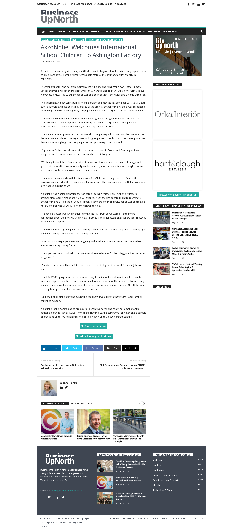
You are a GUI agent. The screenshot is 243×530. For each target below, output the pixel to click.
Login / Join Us (104, 4)
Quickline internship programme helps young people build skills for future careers (131, 464)
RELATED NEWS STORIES (54, 403)
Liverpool (64, 31)
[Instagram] (194, 4)
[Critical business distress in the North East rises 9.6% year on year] (93, 421)
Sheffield (96, 31)
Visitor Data (143, 518)
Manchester (81, 31)
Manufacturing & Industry (55, 40)
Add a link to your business (95, 336)
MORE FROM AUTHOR (81, 403)
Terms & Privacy (159, 518)
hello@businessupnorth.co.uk (67, 490)
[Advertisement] (146, 16)
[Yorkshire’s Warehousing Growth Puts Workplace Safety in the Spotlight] (129, 421)
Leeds (107, 31)
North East (170, 31)
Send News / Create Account (121, 518)
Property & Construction (165, 475)
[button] (201, 31)
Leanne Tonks (68, 382)
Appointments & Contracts (166, 480)
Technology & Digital (163, 490)
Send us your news (95, 326)
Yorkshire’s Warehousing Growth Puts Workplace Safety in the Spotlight (128, 439)
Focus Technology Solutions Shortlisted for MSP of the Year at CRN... (131, 496)
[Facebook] (189, 4)
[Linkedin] (199, 4)
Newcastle (121, 31)
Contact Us (198, 518)
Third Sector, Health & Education (104, 40)
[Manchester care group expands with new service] (57, 421)
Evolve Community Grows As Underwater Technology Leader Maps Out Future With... (187, 251)
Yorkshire (154, 31)
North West (138, 31)
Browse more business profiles (175, 194)
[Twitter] (203, 4)
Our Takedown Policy (180, 518)
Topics (51, 31)
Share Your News (82, 4)
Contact (121, 4)
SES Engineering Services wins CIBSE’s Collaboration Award (123, 366)
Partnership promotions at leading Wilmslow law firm (63, 366)
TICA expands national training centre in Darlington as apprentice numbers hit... (187, 267)
